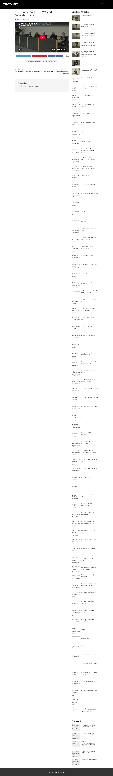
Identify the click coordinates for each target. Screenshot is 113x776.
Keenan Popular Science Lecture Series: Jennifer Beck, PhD (89, 735)
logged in (27, 86)
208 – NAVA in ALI (85, 477)
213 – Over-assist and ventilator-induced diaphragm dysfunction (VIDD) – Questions (89, 567)
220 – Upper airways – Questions (89, 654)
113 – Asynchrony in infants (87, 211)
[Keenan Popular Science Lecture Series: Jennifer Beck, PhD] (76, 737)
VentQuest (19, 19)
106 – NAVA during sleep (87, 95)
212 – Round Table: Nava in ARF (88, 548)
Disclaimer (98, 5)
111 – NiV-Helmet (85, 175)
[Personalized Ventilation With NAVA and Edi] (76, 762)
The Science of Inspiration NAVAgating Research (88, 752)
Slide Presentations (87, 5)
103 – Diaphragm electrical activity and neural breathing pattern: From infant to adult (88, 44)
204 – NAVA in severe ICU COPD (89, 406)
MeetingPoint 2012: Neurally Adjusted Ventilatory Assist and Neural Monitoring (89, 709)
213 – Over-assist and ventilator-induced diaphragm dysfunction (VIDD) (89, 558)
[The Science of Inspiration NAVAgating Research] (76, 755)
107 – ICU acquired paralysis (88, 113)
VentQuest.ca (61, 772)
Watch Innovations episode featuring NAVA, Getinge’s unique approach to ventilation (89, 726)
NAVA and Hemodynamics (34, 61)
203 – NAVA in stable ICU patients (89, 388)
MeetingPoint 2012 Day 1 (49, 61)
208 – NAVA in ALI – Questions (88, 486)
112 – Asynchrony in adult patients (89, 193)
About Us (107, 5)
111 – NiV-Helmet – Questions (88, 184)
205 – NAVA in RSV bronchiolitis (89, 424)
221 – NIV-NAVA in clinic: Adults (89, 663)
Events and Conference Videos (67, 5)
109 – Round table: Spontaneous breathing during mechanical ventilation (88, 150)
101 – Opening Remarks (86, 15)
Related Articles (80, 11)
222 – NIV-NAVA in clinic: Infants (89, 681)
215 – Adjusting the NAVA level (88, 592)
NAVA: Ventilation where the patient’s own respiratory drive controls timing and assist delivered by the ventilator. (89, 744)
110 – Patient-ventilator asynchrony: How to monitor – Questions (88, 168)
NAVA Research (51, 5)
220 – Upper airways (86, 645)
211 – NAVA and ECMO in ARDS (88, 530)
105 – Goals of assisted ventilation (89, 77)
